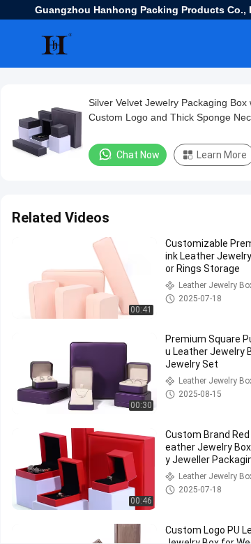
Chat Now (138, 154)
